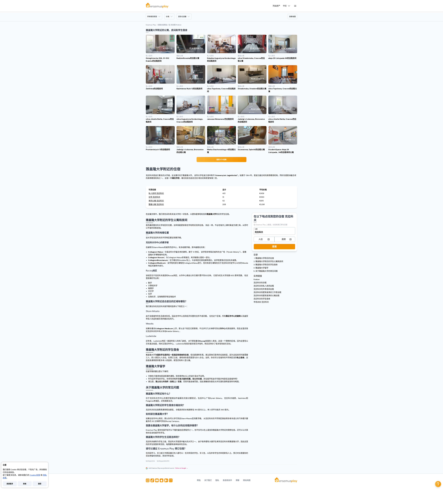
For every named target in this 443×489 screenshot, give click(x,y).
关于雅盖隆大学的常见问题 (266, 271)
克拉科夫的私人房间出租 (264, 286)
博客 (237, 480)
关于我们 (208, 480)
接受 (39, 484)
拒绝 (24, 484)
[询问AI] (438, 484)
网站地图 (246, 480)
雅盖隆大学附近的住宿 (264, 258)
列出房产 (276, 6)
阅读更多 (10, 484)
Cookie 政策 (35, 475)
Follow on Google (181, 468)
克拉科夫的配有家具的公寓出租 (266, 295)
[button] (160, 44)
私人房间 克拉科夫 (156, 193)
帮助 (199, 480)
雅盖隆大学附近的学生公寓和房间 (269, 261)
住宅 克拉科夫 (154, 197)
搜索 (274, 246)
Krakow (257, 279)
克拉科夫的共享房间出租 (264, 289)
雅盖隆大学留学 (261, 268)
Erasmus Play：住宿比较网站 (156, 25)
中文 (285, 6)
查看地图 (292, 16)
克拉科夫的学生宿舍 (262, 299)
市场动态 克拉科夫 (261, 302)
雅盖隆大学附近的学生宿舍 (266, 264)
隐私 (217, 480)
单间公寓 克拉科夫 (156, 201)
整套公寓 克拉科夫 (156, 204)
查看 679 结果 (221, 159)
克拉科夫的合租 (260, 282)
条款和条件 (227, 480)
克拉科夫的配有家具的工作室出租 (267, 292)
